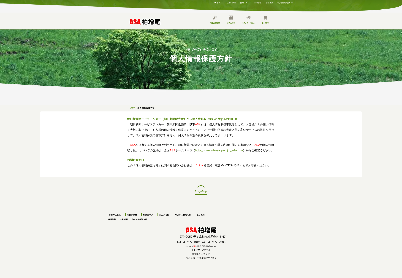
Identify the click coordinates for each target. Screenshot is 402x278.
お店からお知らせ (248, 23)
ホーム (219, 2)
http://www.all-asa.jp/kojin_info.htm (219, 150)
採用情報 (257, 2)
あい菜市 (265, 23)
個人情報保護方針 (285, 2)
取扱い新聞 (231, 2)
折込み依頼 (231, 23)
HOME (132, 108)
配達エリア (245, 2)
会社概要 (269, 2)
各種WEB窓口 (215, 23)
